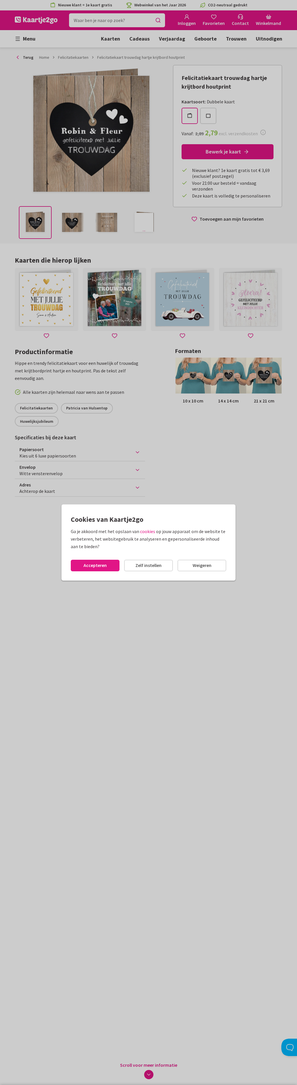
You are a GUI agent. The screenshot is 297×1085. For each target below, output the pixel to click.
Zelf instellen (148, 565)
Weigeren (202, 565)
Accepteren (95, 565)
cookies (147, 531)
